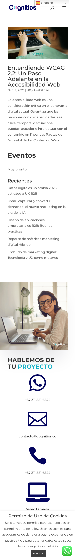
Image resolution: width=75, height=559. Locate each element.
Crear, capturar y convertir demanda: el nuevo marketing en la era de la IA (37, 207)
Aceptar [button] (38, 553)
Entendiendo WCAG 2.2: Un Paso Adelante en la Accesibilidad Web (36, 76)
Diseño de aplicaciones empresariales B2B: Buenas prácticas (30, 226)
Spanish (46, 3)
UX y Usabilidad (38, 90)
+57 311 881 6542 (37, 400)
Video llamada (37, 509)
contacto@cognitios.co (37, 436)
